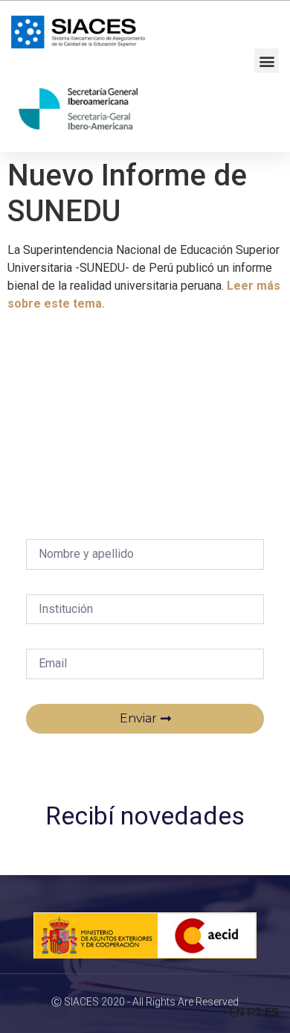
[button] (266, 60)
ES (272, 1012)
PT (254, 1012)
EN (236, 1012)
